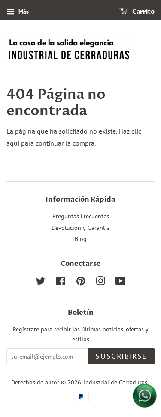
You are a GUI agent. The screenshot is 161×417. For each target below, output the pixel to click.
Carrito (143, 12)
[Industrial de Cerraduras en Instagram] (100, 282)
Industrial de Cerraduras (116, 382)
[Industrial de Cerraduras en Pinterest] (80, 282)
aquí (12, 143)
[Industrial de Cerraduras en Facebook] (61, 282)
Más (23, 11)
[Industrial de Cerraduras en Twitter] (41, 282)
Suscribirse (121, 356)
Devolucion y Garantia (81, 228)
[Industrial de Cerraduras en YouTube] (120, 282)
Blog (81, 239)
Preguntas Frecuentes (80, 216)
